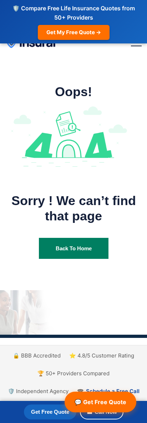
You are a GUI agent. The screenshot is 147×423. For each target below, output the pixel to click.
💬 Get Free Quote (100, 402)
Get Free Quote (50, 412)
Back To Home (74, 248)
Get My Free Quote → (73, 32)
